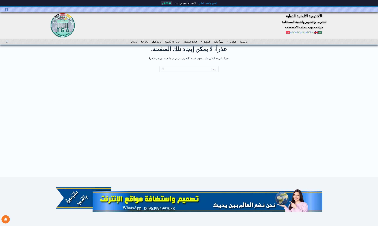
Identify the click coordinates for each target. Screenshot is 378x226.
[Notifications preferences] (5, 219)
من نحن (133, 41)
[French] (312, 32)
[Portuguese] (302, 32)
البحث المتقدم (190, 41)
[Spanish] (292, 32)
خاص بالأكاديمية (172, 41)
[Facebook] (6, 9)
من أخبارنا (218, 41)
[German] (307, 32)
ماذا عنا (144, 41)
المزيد (207, 41)
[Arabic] (320, 32)
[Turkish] (288, 32)
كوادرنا (233, 41)
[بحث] (7, 42)
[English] (316, 32)
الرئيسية (244, 41)
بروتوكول (156, 41)
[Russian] (297, 32)
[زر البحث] (163, 69)
